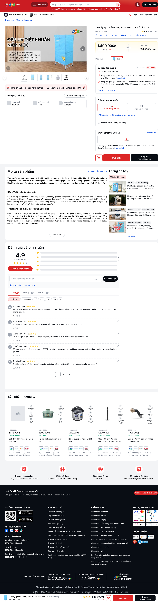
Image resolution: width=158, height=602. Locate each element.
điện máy (147, 222)
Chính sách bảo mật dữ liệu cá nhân (105, 535)
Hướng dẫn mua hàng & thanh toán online (64, 531)
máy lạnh (98, 9)
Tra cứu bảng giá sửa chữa (59, 547)
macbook (90, 9)
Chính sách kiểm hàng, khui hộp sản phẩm (108, 523)
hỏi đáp (131, 183)
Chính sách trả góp (99, 519)
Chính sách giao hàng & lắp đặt (103, 527)
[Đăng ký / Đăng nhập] (137, 4)
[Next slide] (55, 14)
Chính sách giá (97, 551)
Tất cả (14, 299)
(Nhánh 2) (14, 550)
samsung (71, 9)
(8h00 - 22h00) (16, 557)
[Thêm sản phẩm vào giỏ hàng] (108, 598)
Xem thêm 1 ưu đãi (105, 90)
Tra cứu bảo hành (55, 543)
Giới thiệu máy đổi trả (56, 527)
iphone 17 (56, 9)
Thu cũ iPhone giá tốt (18, 15)
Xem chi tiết (120, 78)
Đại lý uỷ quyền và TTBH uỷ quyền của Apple (66, 535)
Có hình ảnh (26, 299)
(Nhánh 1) (13, 543)
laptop (64, 9)
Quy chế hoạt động (56, 516)
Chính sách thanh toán (100, 547)
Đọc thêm (57, 235)
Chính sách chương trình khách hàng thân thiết (109, 543)
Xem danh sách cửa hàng (146, 493)
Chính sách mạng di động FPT (103, 531)
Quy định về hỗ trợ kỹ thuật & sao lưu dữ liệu (109, 539)
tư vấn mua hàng (142, 183)
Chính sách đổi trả (98, 516)
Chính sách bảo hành (99, 512)
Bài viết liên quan (117, 177)
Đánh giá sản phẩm (20, 268)
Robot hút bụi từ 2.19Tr (43, 15)
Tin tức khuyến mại (55, 523)
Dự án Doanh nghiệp (56, 519)
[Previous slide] (4, 78)
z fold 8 (117, 9)
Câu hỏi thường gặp (56, 551)
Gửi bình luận (110, 278)
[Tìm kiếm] (118, 5)
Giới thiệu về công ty (56, 512)
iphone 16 (81, 9)
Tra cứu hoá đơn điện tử (58, 539)
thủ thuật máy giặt (134, 222)
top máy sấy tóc (134, 209)
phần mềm (108, 9)
